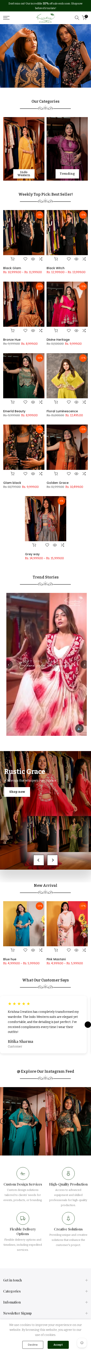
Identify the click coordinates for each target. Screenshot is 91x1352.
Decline (33, 1344)
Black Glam (12, 268)
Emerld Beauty (14, 411)
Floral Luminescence (62, 411)
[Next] (88, 1121)
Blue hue (9, 959)
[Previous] (3, 1121)
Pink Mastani (56, 959)
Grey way (32, 554)
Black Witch (56, 268)
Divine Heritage (58, 340)
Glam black (12, 483)
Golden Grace (58, 483)
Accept (58, 1344)
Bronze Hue (12, 340)
